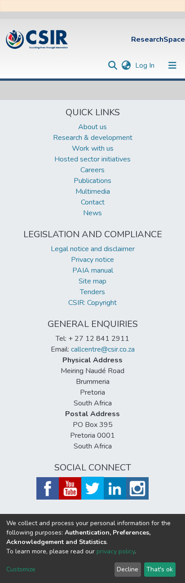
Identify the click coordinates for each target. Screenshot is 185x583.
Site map (92, 281)
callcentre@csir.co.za (103, 349)
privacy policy (116, 551)
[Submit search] (112, 65)
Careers (92, 170)
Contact (93, 202)
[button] (126, 65)
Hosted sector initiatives (92, 159)
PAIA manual (92, 270)
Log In (145, 65)
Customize (20, 569)
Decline (127, 569)
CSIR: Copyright (92, 303)
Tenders (92, 292)
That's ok (159, 569)
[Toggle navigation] (172, 65)
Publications (92, 181)
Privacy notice (92, 260)
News (92, 213)
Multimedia (92, 191)
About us (92, 127)
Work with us (93, 148)
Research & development (92, 138)
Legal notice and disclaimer (93, 249)
